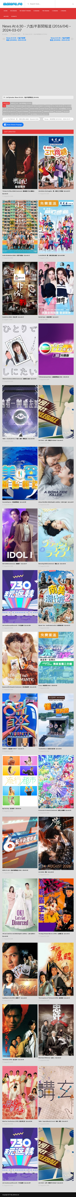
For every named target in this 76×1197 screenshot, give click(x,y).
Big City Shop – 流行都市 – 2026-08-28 (11, 808)
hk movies (18, 108)
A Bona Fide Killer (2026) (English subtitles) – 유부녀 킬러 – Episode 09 (55, 502)
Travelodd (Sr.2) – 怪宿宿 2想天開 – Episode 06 (49, 748)
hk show (25, 108)
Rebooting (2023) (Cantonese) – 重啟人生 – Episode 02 (52, 563)
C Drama (55, 10)
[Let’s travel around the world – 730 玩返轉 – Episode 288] (20, 596)
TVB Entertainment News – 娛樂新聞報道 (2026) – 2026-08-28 (53, 377)
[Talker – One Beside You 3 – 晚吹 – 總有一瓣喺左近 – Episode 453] (20, 411)
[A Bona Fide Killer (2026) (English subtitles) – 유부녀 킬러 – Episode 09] (56, 473)
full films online (57, 106)
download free (31, 106)
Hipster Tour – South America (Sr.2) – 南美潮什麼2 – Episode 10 (54, 625)
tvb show (66, 111)
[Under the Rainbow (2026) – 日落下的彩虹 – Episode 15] (20, 226)
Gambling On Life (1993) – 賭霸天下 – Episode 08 (14, 998)
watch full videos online (11, 114)
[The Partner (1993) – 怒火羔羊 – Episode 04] (20, 1031)
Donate (14, 16)
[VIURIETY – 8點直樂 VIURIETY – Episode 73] (20, 720)
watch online (24, 114)
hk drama (11, 108)
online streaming (23, 111)
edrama (48, 106)
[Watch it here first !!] (12, 4)
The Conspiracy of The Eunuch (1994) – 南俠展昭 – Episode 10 (54, 998)
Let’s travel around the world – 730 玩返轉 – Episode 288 (16, 625)
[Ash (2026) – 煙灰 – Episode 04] (56, 843)
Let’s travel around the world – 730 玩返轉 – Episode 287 (16, 1183)
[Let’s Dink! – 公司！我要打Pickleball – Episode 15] (56, 411)
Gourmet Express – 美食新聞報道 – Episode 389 (14, 502)
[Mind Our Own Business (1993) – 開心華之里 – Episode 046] (20, 1092)
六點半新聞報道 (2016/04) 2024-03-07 (39, 114)
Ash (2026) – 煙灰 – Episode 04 (46, 872)
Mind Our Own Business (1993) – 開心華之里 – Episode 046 (17, 1121)
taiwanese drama (48, 111)
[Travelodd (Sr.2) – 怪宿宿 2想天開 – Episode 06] (56, 720)
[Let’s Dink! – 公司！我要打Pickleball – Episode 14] (56, 1154)
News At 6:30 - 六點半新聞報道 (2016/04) (36, 34)
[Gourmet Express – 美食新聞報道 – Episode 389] (20, 473)
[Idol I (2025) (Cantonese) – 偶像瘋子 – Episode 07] (20, 535)
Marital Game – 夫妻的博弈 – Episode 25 (48, 317)
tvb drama (58, 111)
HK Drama (13, 10)
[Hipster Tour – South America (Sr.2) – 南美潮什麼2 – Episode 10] (56, 596)
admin (5, 34)
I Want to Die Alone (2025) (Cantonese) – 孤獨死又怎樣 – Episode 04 (19, 378)
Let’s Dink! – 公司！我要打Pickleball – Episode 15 (50, 440)
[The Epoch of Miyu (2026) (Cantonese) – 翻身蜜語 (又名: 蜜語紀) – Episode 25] (20, 162)
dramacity (41, 106)
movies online (44, 108)
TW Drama (45, 10)
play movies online (36, 111)
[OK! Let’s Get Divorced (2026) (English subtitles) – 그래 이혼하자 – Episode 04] (20, 905)
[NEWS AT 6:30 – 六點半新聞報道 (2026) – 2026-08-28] (20, 842)
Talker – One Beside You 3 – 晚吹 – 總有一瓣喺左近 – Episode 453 (18, 438)
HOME (6, 10)
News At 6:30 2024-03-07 (9, 111)
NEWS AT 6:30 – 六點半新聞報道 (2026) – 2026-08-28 (15, 870)
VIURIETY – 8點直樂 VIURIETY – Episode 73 (13, 748)
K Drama (36, 10)
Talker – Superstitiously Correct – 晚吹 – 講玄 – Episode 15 (53, 1121)
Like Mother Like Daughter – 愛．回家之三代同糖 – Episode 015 (54, 191)
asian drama (10, 106)
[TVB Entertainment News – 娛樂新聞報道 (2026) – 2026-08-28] (56, 349)
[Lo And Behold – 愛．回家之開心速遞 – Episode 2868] (56, 226)
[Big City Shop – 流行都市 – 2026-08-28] (20, 781)
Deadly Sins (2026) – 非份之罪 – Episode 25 (13, 317)
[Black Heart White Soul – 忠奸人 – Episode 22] (56, 1030)
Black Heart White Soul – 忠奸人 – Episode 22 (49, 1057)
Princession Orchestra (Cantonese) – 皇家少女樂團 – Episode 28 (54, 810)
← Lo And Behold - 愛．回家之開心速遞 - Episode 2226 (21, 119)
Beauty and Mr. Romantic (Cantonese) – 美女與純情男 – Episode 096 (19, 687)
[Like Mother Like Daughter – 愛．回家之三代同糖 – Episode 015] (56, 162)
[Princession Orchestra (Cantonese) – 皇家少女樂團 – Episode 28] (56, 781)
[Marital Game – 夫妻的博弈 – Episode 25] (56, 288)
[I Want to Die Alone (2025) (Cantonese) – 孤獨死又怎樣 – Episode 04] (20, 350)
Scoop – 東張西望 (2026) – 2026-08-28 (47, 685)
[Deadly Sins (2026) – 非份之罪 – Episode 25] (20, 288)
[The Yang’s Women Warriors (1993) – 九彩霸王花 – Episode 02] (56, 905)
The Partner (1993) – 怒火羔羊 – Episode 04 (13, 1059)
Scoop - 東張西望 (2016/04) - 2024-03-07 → (58, 119)
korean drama (34, 108)
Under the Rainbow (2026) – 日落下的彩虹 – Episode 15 (16, 255)
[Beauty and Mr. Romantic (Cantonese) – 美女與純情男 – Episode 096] (20, 658)
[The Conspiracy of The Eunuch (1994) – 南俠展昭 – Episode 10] (56, 969)
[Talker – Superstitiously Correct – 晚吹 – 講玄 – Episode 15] (56, 1092)
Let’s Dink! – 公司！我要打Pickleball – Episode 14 (50, 1183)
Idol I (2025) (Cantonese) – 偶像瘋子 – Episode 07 (14, 563)
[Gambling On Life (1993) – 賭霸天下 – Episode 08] (20, 969)
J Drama (63, 10)
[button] (38, 97)
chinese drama (20, 106)
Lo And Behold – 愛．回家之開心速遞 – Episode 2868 (51, 255)
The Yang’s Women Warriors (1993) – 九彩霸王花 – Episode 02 (54, 933)
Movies (6, 16)
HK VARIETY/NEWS (25, 10)
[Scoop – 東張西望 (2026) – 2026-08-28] (56, 657)
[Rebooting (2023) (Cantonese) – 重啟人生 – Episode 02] (56, 535)
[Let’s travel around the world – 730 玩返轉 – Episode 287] (20, 1154)
